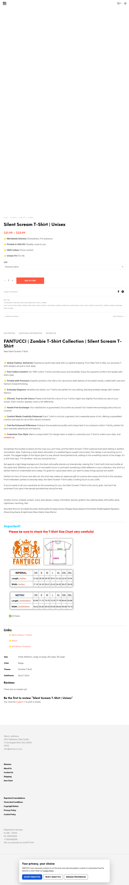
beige (19, 305)
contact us (9, 437)
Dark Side (22, 217)
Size (5, 262)
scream (91, 305)
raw (81, 305)
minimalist (66, 305)
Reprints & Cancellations (14, 798)
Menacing (31, 303)
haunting (51, 305)
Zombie (30, 217)
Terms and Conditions (13, 802)
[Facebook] (119, 292)
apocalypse (12, 305)
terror (106, 305)
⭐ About (13, 640)
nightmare (75, 305)
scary (85, 305)
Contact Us (8, 772)
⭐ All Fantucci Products (20, 646)
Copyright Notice (11, 806)
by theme (13, 217)
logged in (20, 701)
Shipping (8, 776)
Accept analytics (32, 877)
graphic (44, 305)
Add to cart (30, 281)
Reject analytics (53, 877)
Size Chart (8, 780)
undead (112, 305)
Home (6, 217)
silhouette (99, 305)
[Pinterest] (123, 292)
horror (58, 305)
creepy (24, 305)
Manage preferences (76, 877)
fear (38, 305)
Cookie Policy (10, 814)
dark (29, 305)
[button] (119, 3)
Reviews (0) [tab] (51, 333)
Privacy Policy (10, 810)
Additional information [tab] (30, 333)
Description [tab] (9, 333)
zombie (10, 308)
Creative (16, 303)
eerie (34, 305)
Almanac (7, 764)
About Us (8, 768)
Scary (38, 303)
